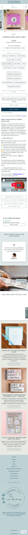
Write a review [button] (14, 224)
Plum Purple (7, 67)
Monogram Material (14, 71)
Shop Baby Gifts (14, 406)
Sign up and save (13, 482)
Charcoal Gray (21, 55)
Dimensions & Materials (14, 197)
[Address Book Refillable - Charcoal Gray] (6, 312)
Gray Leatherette (7, 82)
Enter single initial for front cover (14, 91)
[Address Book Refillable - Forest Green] (7, 312)
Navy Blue (17, 63)
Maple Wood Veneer (14, 86)
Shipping (8, 42)
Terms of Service (14, 478)
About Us (14, 459)
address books (17, 174)
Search (14, 457)
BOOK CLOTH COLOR (14, 53)
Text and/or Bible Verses (14, 203)
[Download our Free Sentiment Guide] (14, 336)
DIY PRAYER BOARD (14, 449)
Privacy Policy (14, 475)
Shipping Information (14, 471)
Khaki (19, 59)
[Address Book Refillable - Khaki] (9, 312)
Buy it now (14, 109)
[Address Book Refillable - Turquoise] (6, 315)
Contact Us (14, 466)
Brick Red (11, 55)
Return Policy (14, 473)
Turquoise (21, 67)
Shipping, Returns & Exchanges (14, 200)
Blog (14, 464)
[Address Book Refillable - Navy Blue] (4, 314)
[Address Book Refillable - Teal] (9, 314)
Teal (14, 67)
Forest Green (11, 59)
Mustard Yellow (7, 63)
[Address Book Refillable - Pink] (6, 314)
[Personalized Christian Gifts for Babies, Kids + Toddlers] (14, 380)
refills (19, 155)
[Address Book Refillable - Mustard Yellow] (2, 314)
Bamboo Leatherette (14, 74)
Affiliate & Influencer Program (13, 468)
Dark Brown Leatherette (14, 78)
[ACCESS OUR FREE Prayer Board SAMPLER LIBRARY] (14, 423)
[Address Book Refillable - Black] (2, 312)
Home (13, 34)
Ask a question (14, 206)
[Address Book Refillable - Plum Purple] (7, 314)
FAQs (14, 461)
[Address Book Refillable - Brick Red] (4, 312)
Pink (24, 63)
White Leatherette (20, 82)
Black (4, 55)
